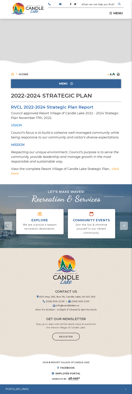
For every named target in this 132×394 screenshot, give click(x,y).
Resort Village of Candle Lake (27, 9)
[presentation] (8, 226)
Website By (59, 379)
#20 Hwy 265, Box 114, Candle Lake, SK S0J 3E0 (66, 296)
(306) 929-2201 (80, 301)
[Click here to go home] (15, 74)
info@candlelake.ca (67, 305)
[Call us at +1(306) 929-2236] (53, 5)
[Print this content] (118, 74)
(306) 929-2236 (55, 301)
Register (66, 336)
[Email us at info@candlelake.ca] (64, 5)
